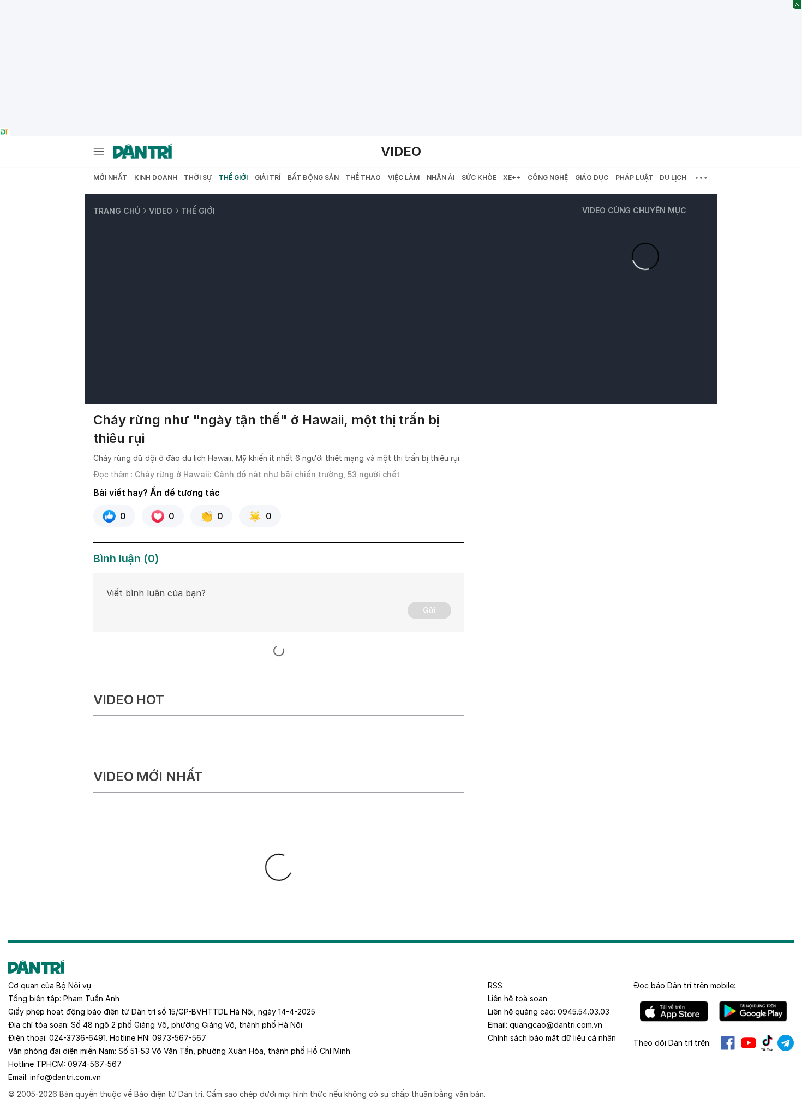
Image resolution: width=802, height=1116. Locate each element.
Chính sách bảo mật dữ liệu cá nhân (552, 1037)
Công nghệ (548, 177)
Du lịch (673, 177)
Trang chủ (116, 210)
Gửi (429, 610)
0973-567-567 (179, 1037)
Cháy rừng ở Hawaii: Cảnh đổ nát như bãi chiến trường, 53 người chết (267, 474)
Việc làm (404, 177)
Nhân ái (440, 177)
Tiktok (767, 1043)
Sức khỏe (479, 177)
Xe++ (511, 177)
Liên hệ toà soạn (517, 998)
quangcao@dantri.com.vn (556, 1024)
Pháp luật (634, 177)
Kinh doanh (155, 177)
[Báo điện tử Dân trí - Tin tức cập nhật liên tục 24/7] (142, 151)
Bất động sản (313, 177)
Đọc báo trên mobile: (684, 985)
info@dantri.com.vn (65, 1077)
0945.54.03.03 (583, 1011)
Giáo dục (591, 177)
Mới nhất (110, 177)
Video (401, 151)
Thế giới (233, 177)
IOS (674, 1011)
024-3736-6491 (77, 1037)
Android (753, 1011)
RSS (495, 985)
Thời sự (198, 177)
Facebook (728, 1043)
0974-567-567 (95, 1064)
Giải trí (267, 177)
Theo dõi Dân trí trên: (672, 1042)
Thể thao (363, 177)
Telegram (785, 1043)
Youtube (748, 1043)
